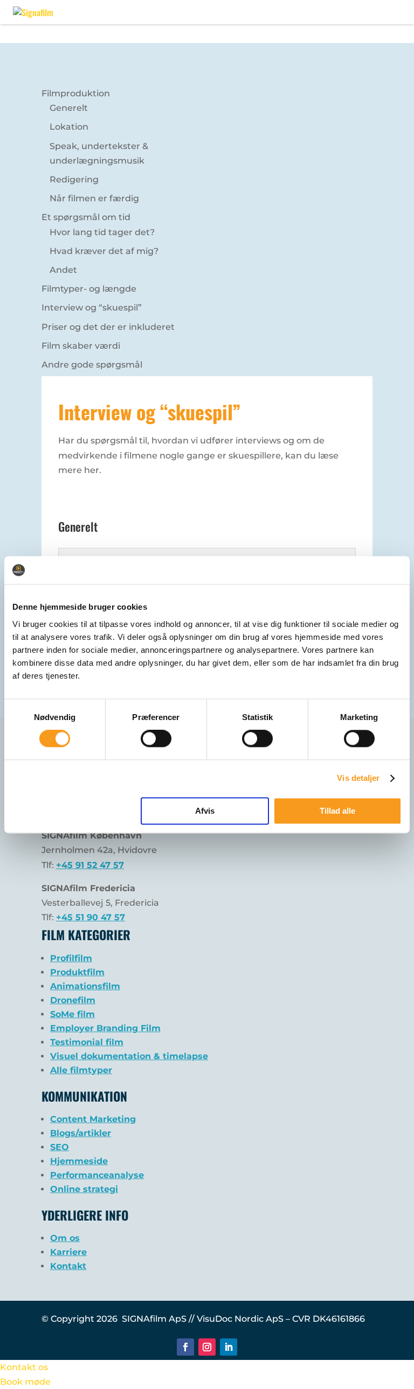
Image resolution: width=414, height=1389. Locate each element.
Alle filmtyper (81, 1070)
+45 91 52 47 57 (90, 865)
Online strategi (84, 1189)
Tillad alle (337, 810)
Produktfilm (77, 972)
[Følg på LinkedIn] (228, 1347)
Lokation (69, 127)
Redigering (74, 179)
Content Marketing (93, 1119)
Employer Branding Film (105, 1028)
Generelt (69, 108)
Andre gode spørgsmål (92, 364)
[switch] (156, 739)
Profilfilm (71, 958)
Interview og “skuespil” (92, 307)
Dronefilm (72, 1000)
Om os (65, 1238)
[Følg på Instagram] (207, 1347)
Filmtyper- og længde (89, 289)
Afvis (205, 810)
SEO (59, 1147)
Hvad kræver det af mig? (104, 251)
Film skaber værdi (81, 346)
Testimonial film (86, 1042)
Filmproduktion (76, 93)
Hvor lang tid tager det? (102, 232)
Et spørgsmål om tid (86, 217)
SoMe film (72, 1014)
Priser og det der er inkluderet (108, 327)
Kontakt (68, 1266)
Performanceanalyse (97, 1175)
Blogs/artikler (80, 1133)
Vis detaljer (358, 778)
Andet (63, 270)
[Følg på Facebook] (185, 1347)
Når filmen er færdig (94, 198)
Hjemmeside (79, 1161)
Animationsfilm (85, 986)
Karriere (68, 1252)
